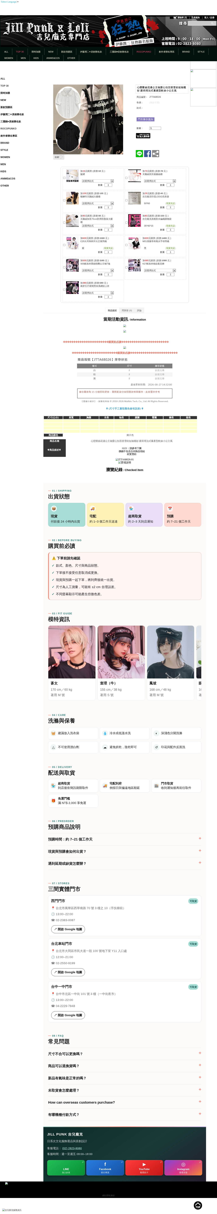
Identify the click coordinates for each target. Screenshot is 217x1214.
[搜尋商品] (213, 23)
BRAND (186, 51)
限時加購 (36, 51)
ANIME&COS (53, 58)
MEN (23, 58)
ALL (6, 51)
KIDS (36, 58)
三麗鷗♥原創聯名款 (119, 51)
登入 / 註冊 (209, 17)
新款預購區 (66, 51)
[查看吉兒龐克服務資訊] (16, 1210)
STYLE (201, 51)
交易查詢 (195, 17)
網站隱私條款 (108, 1195)
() (182, 17)
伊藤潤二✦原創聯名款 (91, 51)
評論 (139, 310)
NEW (50, 51)
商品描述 (112, 310)
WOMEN (8, 58)
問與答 (127, 310)
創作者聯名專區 (166, 51)
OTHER (71, 58)
